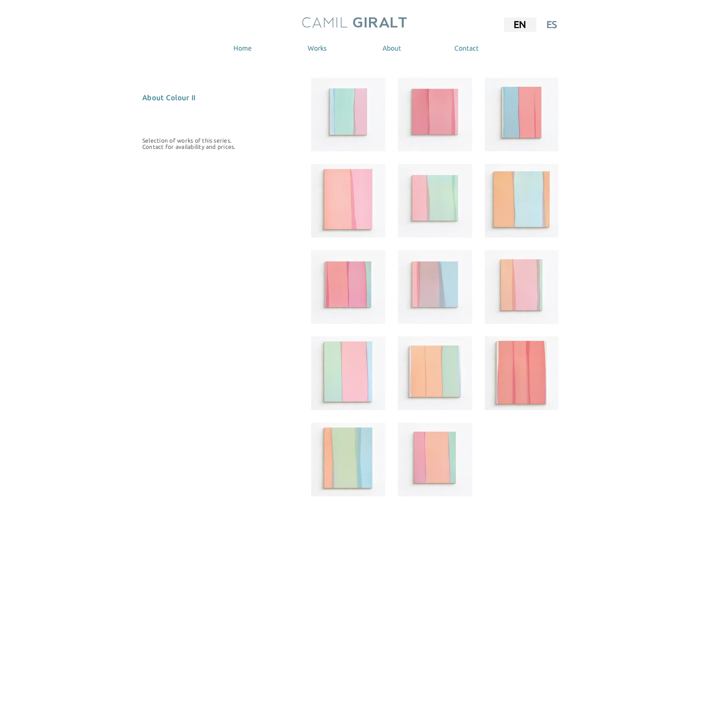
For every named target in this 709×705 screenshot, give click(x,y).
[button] (317, 48)
